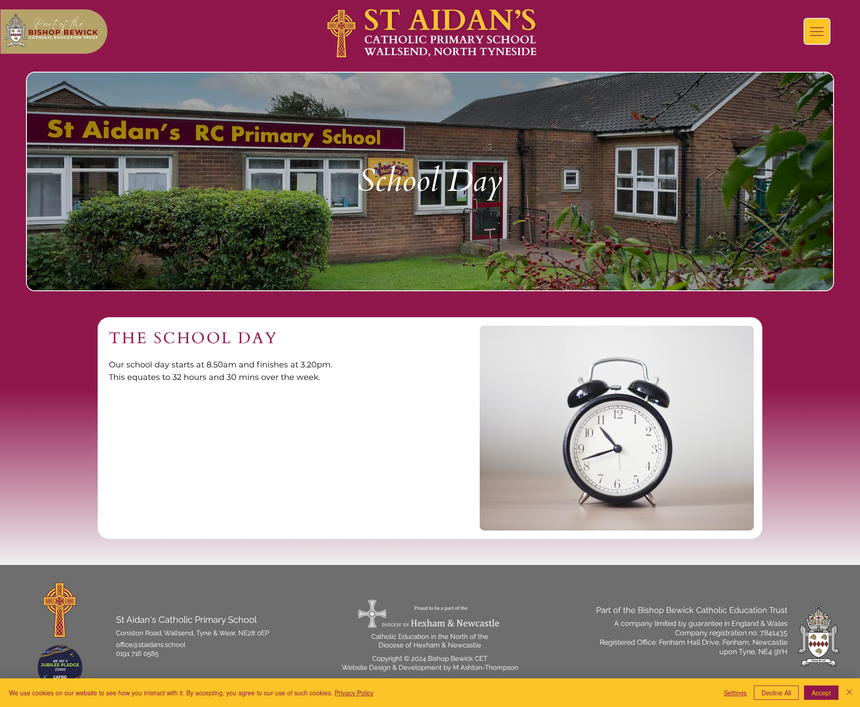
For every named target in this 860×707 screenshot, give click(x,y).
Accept (821, 692)
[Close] (849, 692)
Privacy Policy (354, 692)
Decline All (776, 692)
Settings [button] (735, 692)
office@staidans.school (150, 645)
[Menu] (817, 31)
